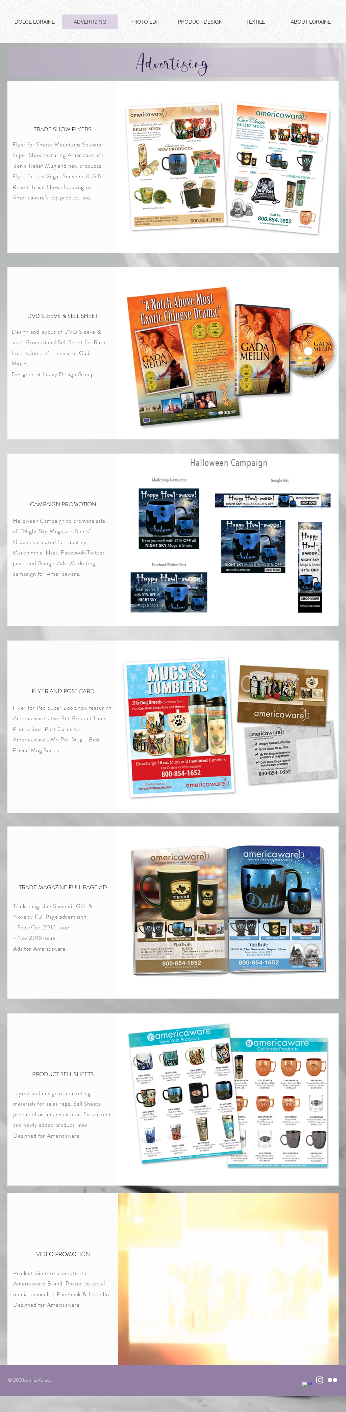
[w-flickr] (332, 1380)
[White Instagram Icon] (319, 1380)
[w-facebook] (307, 1386)
